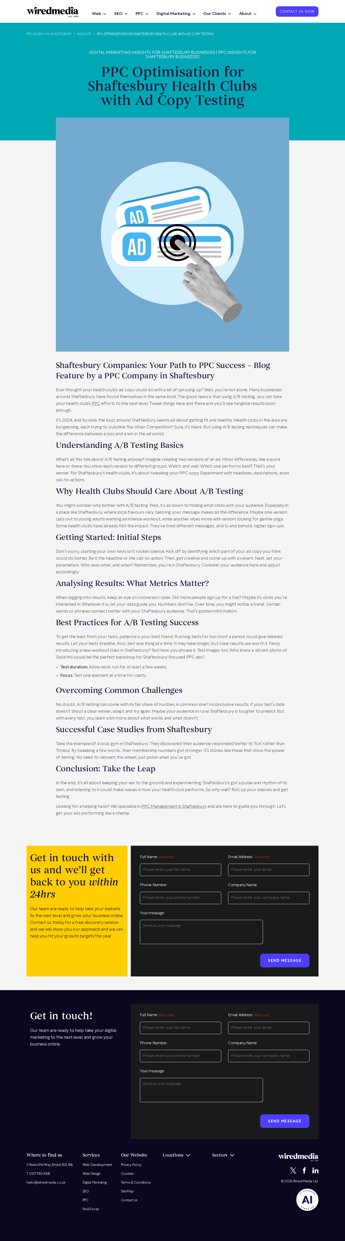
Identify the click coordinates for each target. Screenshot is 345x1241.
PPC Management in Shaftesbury (173, 806)
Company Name (242, 885)
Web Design (92, 1173)
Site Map (127, 1191)
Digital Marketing (173, 14)
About (245, 14)
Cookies (127, 1173)
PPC (140, 14)
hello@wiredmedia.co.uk (46, 1182)
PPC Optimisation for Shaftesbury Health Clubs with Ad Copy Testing (155, 34)
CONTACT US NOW (297, 12)
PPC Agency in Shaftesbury (49, 34)
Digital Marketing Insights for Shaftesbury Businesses (152, 53)
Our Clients (214, 14)
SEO (118, 14)
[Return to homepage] (53, 12)
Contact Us (129, 1200)
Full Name (157, 857)
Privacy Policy (131, 1165)
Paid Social (91, 1209)
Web (96, 14)
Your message (152, 913)
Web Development (97, 1165)
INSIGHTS (84, 34)
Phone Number (153, 885)
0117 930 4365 (39, 1173)
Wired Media (302, 1181)
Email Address (248, 857)
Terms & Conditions (136, 1182)
